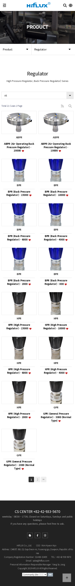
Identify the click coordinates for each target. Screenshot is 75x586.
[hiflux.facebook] (37, 535)
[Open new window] (50, 574)
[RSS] (62, 106)
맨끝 (43, 479)
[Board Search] (70, 106)
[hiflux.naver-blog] (30, 535)
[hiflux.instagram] (45, 535)
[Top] (66, 577)
